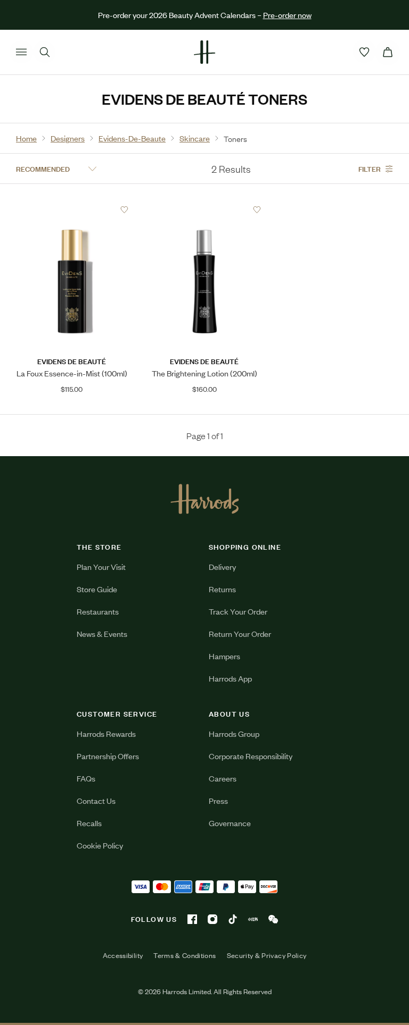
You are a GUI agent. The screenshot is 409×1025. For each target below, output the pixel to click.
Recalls (89, 822)
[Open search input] (44, 52)
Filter (369, 168)
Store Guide (97, 588)
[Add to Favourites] (124, 210)
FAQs (86, 778)
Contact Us (96, 800)
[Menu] (21, 52)
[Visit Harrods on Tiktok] (233, 919)
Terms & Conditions (184, 955)
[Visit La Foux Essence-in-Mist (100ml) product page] (72, 209)
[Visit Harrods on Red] (253, 919)
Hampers (224, 655)
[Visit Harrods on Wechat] (273, 919)
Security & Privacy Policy (267, 955)
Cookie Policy (100, 845)
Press (218, 800)
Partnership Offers (108, 755)
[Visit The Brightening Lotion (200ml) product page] (204, 209)
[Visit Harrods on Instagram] (212, 919)
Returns (222, 588)
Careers (222, 778)
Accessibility (123, 955)
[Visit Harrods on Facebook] (192, 919)
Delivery (222, 566)
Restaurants (98, 611)
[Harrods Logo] (204, 499)
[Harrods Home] (204, 52)
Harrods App (230, 678)
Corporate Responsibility (250, 755)
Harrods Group (234, 733)
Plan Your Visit (101, 566)
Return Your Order (240, 633)
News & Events (102, 633)
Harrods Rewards (106, 733)
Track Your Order (238, 611)
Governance (230, 822)
